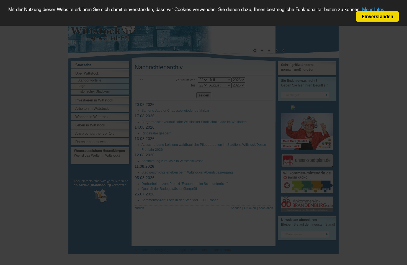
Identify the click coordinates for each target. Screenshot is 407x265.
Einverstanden (377, 16)
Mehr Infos (373, 9)
